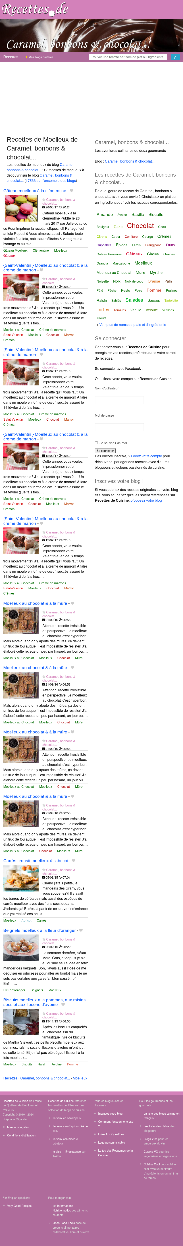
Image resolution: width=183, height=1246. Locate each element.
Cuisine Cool (152, 1164)
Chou (162, 226)
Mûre (79, 657)
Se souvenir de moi (113, 443)
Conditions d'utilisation (21, 1135)
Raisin (42, 1064)
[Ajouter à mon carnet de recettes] (71, 190)
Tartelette (171, 300)
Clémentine (41, 250)
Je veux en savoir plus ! (67, 1118)
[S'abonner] (43, 199)
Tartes (103, 309)
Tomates (120, 310)
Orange (154, 281)
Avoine (57, 1064)
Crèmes (9, 339)
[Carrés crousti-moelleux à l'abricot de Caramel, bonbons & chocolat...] (21, 877)
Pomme (72, 1064)
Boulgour (103, 226)
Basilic (137, 214)
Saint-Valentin (13, 334)
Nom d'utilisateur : (107, 388)
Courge (147, 236)
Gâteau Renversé (109, 254)
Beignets (37, 989)
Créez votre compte (146, 455)
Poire (138, 290)
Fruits (170, 244)
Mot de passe (104, 415)
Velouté (152, 309)
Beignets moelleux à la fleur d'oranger (39, 930)
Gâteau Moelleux (15, 250)
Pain (168, 281)
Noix (117, 281)
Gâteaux (9, 255)
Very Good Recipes (19, 1205)
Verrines (168, 310)
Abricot (26, 920)
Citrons (102, 236)
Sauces (154, 300)
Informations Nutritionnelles (63, 1207)
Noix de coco (134, 281)
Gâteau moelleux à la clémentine (34, 190)
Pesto (125, 290)
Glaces (153, 254)
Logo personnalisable (111, 1142)
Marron (69, 334)
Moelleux (60, 250)
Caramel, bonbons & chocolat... (40, 167)
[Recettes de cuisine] (35, 9)
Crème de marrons (52, 329)
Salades (134, 299)
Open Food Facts (64, 1223)
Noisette (103, 281)
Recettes (10, 57)
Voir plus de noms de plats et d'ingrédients (132, 324)
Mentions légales (18, 1127)
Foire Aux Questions (111, 1134)
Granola (102, 263)
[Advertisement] (91, 96)
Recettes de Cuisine (15, 1101)
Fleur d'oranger (14, 989)
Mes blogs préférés (40, 57)
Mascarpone (121, 263)
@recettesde (73, 1151)
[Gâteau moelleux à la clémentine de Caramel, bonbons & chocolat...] (21, 207)
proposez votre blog (146, 500)
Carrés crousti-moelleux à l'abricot (35, 860)
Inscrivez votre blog (110, 1113)
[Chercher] (175, 57)
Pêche (112, 290)
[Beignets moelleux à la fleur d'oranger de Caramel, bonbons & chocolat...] (21, 947)
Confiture (131, 236)
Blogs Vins (150, 1139)
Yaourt (101, 318)
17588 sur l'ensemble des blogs (51, 180)
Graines (169, 254)
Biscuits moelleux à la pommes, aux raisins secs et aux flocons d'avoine (44, 1002)
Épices (121, 244)
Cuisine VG (151, 1151)
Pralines (171, 290)
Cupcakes (104, 244)
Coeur (116, 236)
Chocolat (52, 334)
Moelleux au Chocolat (18, 329)
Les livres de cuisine (156, 1126)
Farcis (136, 244)
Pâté (100, 290)
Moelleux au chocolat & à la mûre (35, 603)
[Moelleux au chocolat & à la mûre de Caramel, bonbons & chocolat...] (21, 620)
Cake (118, 226)
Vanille (135, 309)
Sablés (116, 300)
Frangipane (153, 245)
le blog (57, 1151)
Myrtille (156, 272)
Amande (105, 214)
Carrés (41, 920)
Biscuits (26, 1064)
